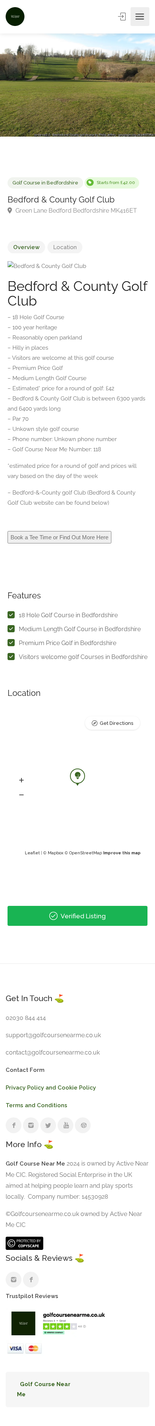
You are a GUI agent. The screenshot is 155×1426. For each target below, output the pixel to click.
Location (65, 247)
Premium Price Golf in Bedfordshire (67, 643)
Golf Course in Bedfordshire (45, 183)
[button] (21, 780)
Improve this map (122, 853)
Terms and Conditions (36, 1105)
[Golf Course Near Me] (15, 16)
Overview (26, 247)
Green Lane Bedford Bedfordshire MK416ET (75, 210)
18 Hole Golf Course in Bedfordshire (68, 615)
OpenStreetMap (85, 853)
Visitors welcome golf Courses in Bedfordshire (83, 656)
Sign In (122, 17)
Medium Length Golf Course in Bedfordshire (80, 629)
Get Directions (116, 723)
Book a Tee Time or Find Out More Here (59, 537)
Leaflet (32, 853)
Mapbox (56, 853)
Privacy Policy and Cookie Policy (51, 1087)
